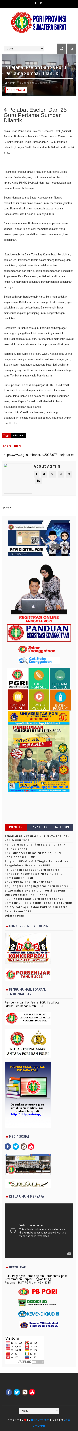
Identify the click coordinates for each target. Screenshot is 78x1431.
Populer (16, 827)
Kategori (61, 827)
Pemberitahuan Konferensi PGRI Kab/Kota (32, 1002)
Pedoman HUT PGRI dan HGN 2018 (28, 1282)
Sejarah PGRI (14, 915)
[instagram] (41, 3)
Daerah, (43, 83)
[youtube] (31, 1146)
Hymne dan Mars (39, 828)
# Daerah (18, 435)
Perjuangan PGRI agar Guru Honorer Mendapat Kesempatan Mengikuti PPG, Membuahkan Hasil (34, 874)
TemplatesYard (40, 1420)
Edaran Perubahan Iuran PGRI (24, 1006)
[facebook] (36, 3)
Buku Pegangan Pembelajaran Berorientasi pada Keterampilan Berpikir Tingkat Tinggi (36, 1277)
